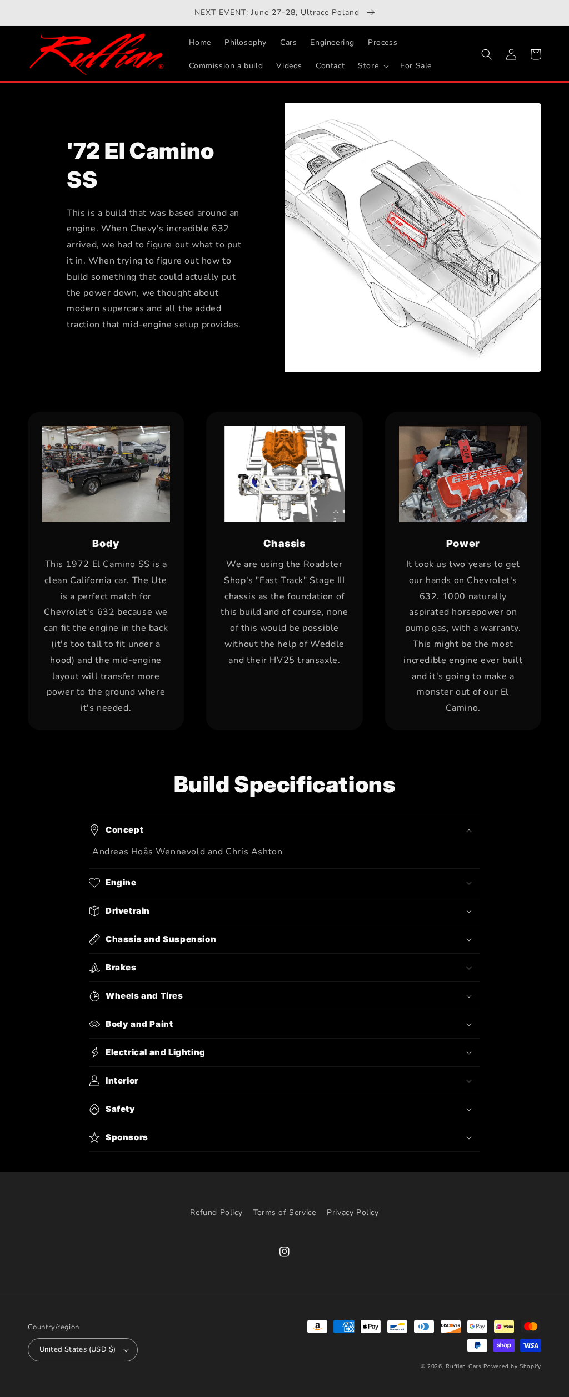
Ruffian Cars (463, 1366)
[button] (372, 66)
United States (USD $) (77, 1349)
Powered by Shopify (512, 1366)
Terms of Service (284, 1212)
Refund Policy (216, 1212)
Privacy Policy (352, 1212)
